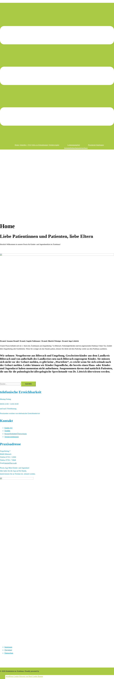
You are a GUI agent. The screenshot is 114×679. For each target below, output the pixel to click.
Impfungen (100, 145)
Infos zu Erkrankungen (40, 145)
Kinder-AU (8, 428)
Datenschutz (8, 653)
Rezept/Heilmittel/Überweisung (15, 434)
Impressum (8, 647)
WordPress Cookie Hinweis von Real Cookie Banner (24, 676)
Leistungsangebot (73, 145)
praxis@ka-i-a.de (11, 463)
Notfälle (7, 431)
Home (17, 145)
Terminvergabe (54, 145)
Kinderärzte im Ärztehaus (57, 5)
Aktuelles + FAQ (25, 145)
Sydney (42, 671)
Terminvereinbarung (11, 437)
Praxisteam (92, 145)
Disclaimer (8, 650)
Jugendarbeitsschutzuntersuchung (76, 148)
